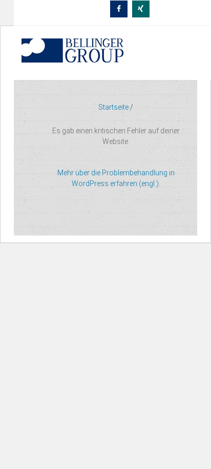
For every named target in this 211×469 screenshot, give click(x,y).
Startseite (113, 107)
